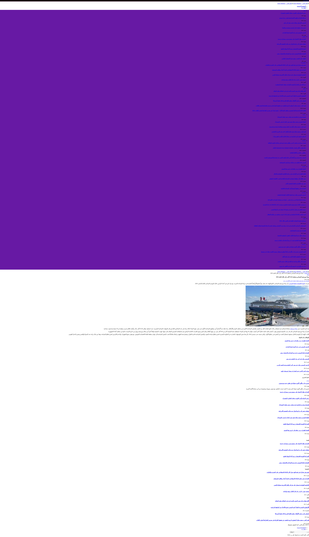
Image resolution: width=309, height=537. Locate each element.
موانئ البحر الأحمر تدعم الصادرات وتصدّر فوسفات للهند (295, 371)
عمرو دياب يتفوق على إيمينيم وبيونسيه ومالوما (294, 27)
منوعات (304, 244)
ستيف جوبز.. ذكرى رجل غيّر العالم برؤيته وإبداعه (293, 79)
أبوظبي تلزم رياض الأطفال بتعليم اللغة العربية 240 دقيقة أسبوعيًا (289, 100)
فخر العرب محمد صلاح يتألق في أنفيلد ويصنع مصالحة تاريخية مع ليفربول (287, 126)
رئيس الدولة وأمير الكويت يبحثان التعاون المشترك (293, 13)
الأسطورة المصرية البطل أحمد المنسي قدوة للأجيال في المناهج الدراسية (287, 96)
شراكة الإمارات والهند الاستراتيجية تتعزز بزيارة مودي (292, 18)
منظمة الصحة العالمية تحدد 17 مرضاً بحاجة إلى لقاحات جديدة (290, 240)
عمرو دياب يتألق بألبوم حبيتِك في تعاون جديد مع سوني (292, 247)
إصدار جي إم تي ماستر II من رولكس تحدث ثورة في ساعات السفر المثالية (287, 143)
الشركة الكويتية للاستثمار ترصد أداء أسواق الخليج (293, 49)
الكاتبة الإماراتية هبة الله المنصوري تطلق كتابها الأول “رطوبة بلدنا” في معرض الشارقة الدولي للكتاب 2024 (279, 110)
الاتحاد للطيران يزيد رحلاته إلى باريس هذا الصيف (293, 169)
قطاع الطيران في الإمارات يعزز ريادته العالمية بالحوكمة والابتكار (290, 174)
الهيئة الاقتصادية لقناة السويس (297, 283)
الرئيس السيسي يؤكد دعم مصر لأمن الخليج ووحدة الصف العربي (293, 365)
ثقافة (304, 88)
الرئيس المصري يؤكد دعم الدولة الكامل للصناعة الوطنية (291, 195)
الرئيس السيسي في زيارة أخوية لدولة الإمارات (294, 32)
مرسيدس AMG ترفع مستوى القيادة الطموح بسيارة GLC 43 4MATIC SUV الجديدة (284, 204)
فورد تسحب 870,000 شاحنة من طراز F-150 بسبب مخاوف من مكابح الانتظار (286, 214)
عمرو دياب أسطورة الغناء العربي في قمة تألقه (294, 256)
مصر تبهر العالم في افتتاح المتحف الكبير (295, 183)
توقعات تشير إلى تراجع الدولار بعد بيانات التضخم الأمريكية (291, 44)
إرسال (291, 532)
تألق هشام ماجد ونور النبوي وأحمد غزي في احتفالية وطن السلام (290, 91)
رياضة (304, 114)
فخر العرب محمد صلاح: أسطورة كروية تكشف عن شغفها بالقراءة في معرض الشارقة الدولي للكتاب (281, 105)
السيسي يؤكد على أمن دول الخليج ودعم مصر (297, 359)
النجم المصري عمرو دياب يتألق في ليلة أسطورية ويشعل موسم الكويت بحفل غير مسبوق (283, 251)
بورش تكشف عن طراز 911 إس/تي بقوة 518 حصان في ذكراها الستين (288, 209)
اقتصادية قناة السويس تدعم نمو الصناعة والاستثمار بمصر (291, 53)
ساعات (304, 140)
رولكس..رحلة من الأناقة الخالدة (298, 152)
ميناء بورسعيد (293, 328)
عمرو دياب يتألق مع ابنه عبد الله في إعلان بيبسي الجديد (292, 261)
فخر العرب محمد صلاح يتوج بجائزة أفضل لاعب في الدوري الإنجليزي (289, 131)
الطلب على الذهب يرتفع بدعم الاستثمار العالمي (294, 58)
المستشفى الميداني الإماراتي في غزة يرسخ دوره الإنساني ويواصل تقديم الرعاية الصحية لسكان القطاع (280, 225)
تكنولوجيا (303, 62)
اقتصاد (304, 36)
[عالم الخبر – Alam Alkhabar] (293, 3)
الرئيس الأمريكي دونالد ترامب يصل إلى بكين (295, 23)
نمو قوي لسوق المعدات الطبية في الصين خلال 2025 (292, 221)
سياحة (304, 166)
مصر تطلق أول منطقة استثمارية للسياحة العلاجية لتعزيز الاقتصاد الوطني (287, 178)
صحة (304, 218)
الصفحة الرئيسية (301, 6)
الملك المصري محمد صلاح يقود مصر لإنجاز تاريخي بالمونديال (290, 122)
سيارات (304, 192)
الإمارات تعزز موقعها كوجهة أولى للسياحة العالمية (293, 188)
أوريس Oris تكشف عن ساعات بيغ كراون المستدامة (293, 162)
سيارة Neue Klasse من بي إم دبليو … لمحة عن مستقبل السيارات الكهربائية (287, 199)
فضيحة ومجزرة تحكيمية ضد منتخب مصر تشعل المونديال (291, 117)
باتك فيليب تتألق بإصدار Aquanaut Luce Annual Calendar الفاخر (289, 148)
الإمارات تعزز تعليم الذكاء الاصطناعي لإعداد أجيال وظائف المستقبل (289, 70)
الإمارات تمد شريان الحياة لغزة (298, 230)
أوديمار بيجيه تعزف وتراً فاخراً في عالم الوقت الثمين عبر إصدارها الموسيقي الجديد (285, 157)
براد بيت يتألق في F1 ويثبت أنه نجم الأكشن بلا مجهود (292, 266)
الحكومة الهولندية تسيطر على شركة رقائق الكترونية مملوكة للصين (289, 74)
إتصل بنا (304, 8)
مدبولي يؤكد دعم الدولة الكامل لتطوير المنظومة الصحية (292, 235)
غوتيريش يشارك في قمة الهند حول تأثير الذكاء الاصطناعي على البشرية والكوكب (285, 65)
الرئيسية (307, 273)
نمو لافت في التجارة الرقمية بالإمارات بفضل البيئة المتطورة (291, 84)
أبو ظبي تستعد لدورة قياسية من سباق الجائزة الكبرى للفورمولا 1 (289, 136)
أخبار (304, 10)
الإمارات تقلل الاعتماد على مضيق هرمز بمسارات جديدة (292, 39)
